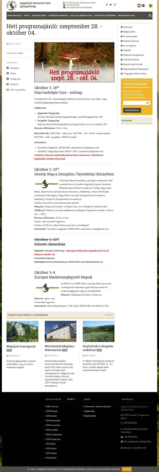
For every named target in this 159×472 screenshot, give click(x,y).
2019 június (51, 448)
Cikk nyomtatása (17, 90)
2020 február (51, 411)
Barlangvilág (15, 15)
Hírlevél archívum (131, 41)
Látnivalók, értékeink (105, 15)
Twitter (12, 73)
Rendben (127, 469)
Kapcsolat (127, 27)
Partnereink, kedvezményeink (97, 406)
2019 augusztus (53, 439)
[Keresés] (150, 15)
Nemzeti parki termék (133, 64)
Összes (108, 315)
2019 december (53, 420)
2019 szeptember (54, 434)
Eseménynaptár (130, 36)
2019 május (51, 453)
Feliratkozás (132, 110)
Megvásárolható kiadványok (135, 69)
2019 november (53, 425)
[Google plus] (115, 4)
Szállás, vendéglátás (81, 15)
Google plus (15, 79)
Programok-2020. (126, 15)
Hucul (27, 15)
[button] (150, 5)
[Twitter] (110, 4)
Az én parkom (129, 46)
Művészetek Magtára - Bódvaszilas (60, 348)
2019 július (51, 444)
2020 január (51, 416)
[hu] (139, 5)
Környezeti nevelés (58, 15)
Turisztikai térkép (131, 60)
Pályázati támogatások (133, 55)
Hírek (20, 53)
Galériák (127, 50)
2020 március (52, 406)
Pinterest (13, 84)
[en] (143, 5)
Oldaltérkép (89, 411)
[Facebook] (106, 4)
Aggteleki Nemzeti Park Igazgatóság (35, 5)
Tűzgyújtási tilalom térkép (134, 73)
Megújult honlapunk (21, 346)
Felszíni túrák (39, 15)
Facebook (14, 68)
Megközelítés (129, 32)
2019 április (51, 458)
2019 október (52, 430)
